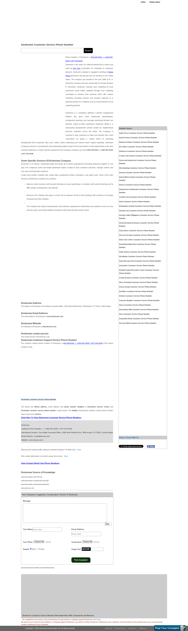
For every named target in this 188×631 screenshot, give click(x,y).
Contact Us (132, 628)
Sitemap (142, 628)
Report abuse (155, 2)
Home (143, 2)
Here (79, 450)
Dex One (76, 68)
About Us (108, 628)
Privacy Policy (120, 628)
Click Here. (97, 619)
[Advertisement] (88, 20)
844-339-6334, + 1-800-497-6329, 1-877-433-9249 (83, 343)
